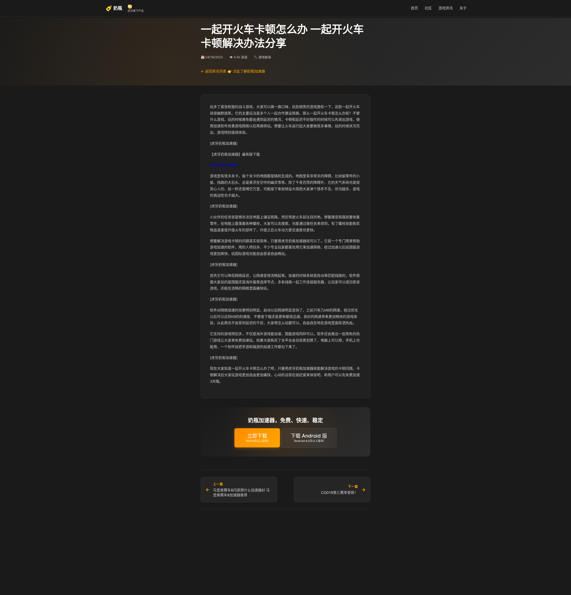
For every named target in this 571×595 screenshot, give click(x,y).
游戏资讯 (446, 8)
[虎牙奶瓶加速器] (224, 165)
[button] (257, 437)
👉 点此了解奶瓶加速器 (246, 71)
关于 (463, 8)
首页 (414, 8)
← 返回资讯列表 (213, 71)
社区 (428, 8)
